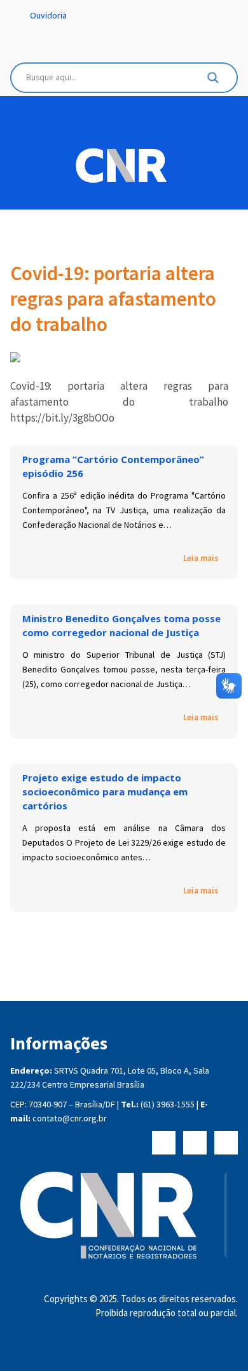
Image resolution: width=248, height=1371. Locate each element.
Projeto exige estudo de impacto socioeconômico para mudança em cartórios (105, 791)
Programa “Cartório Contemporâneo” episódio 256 (113, 466)
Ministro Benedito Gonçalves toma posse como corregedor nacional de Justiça (121, 625)
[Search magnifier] (213, 81)
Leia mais (200, 558)
